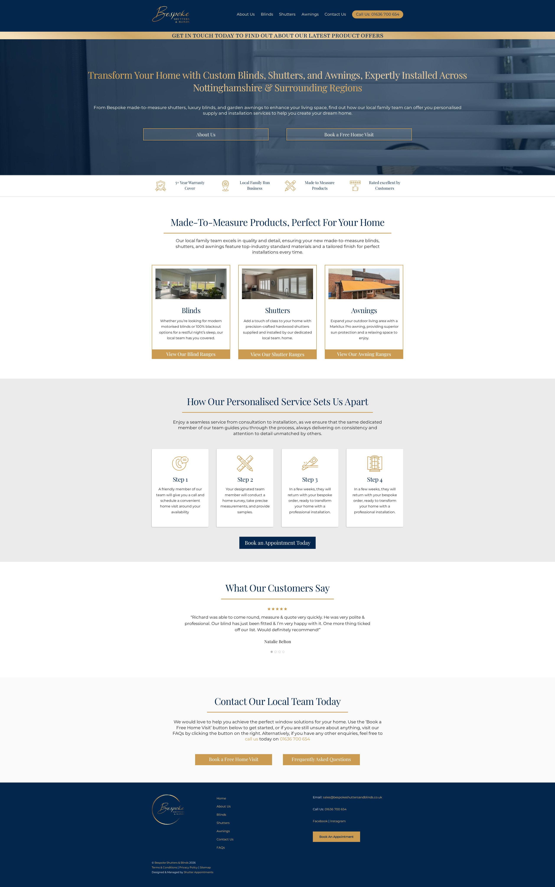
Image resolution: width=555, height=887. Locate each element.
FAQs (221, 847)
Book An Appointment (336, 837)
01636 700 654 (295, 739)
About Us (246, 14)
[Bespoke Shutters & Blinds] (171, 20)
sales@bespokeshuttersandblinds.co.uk (352, 797)
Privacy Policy (188, 867)
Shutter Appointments (198, 872)
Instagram (338, 821)
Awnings (310, 14)
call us (251, 739)
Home (221, 798)
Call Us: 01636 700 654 (377, 14)
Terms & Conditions (164, 867)
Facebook (320, 821)
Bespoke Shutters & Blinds (172, 862)
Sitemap (205, 867)
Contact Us (335, 14)
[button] (272, 652)
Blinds (267, 14)
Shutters (287, 14)
